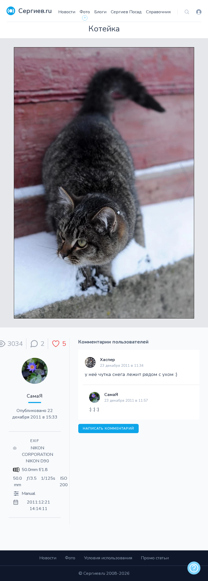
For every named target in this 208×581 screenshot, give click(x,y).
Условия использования (108, 558)
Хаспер (107, 360)
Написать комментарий (108, 428)
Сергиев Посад (126, 12)
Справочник (158, 12)
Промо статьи (155, 558)
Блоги (100, 12)
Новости (66, 12)
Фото (85, 12)
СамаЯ (35, 396)
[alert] (193, 567)
